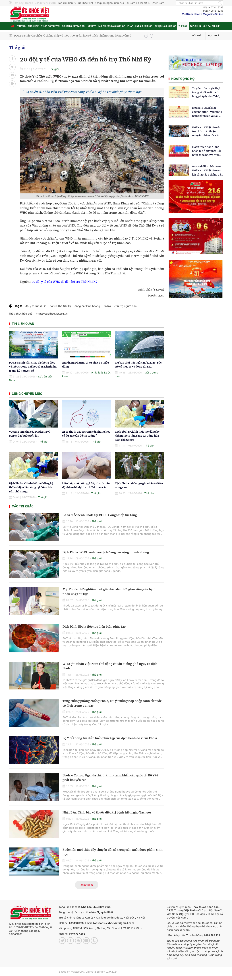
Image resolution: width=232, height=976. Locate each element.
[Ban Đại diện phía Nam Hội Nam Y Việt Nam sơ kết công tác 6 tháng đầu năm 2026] (179, 170)
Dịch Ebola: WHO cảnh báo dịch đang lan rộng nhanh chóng (106, 552)
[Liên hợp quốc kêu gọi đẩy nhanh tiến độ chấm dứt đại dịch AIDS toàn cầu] (86, 465)
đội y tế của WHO (35, 306)
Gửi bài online (211, 26)
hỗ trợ (107, 306)
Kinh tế (92, 26)
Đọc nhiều (214, 35)
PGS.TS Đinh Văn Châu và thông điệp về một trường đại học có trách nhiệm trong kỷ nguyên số (33, 366)
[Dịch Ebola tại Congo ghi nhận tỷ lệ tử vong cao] (139, 465)
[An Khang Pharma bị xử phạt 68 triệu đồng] (86, 344)
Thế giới (183, 26)
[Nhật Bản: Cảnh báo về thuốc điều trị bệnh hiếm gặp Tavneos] (34, 824)
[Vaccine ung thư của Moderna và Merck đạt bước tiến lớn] (33, 414)
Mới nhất (197, 35)
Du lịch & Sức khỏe (165, 26)
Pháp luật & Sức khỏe (139, 26)
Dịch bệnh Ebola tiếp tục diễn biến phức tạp (94, 626)
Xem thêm (86, 885)
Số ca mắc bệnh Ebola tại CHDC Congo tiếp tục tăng (100, 515)
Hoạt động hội (183, 79)
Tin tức (21, 26)
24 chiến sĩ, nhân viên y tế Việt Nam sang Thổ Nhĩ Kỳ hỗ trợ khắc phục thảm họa (83, 92)
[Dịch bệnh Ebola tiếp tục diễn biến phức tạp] (34, 638)
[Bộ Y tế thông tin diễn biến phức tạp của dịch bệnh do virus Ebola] (34, 750)
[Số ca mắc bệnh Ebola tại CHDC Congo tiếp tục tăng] (34, 527)
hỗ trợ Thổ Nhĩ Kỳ (60, 306)
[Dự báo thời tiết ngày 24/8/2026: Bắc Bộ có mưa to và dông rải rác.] (139, 344)
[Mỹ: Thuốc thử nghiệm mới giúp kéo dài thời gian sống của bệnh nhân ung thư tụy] (34, 601)
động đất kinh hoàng (87, 306)
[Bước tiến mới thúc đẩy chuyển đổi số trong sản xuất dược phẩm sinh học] (34, 861)
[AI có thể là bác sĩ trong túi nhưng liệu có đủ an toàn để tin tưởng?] (86, 414)
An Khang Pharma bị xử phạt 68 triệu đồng (40, 35)
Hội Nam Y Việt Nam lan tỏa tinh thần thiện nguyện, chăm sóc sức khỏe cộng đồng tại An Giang (207, 132)
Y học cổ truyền (50, 26)
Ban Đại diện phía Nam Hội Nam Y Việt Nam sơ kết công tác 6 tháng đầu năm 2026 (207, 171)
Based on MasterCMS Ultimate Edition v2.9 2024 (88, 971)
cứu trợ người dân (125, 306)
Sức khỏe (33, 26)
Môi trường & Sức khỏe (111, 26)
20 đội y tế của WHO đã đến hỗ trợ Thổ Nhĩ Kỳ (64, 281)
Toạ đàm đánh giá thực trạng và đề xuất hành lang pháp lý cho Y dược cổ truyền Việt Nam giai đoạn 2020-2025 (206, 92)
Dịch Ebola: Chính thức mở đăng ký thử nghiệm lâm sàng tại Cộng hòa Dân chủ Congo (137, 435)
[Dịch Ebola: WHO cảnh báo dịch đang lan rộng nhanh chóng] (34, 564)
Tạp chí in (195, 26)
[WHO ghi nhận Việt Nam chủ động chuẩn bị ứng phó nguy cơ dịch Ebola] (34, 676)
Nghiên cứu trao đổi (73, 26)
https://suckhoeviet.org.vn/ (52, 313)
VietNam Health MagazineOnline (202, 14)
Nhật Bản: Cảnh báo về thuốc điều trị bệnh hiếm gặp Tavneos (107, 812)
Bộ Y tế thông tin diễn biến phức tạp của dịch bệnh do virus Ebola (110, 738)
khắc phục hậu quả (20, 313)
